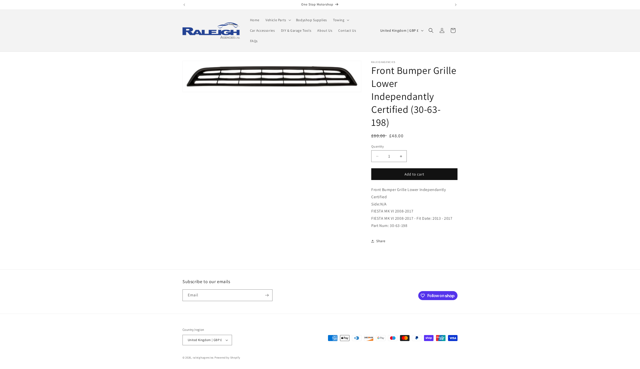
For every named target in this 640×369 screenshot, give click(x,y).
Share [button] (381, 241)
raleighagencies (203, 357)
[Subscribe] (266, 295)
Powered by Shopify (227, 357)
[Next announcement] (455, 4)
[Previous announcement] (184, 4)
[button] (277, 20)
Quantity (377, 146)
